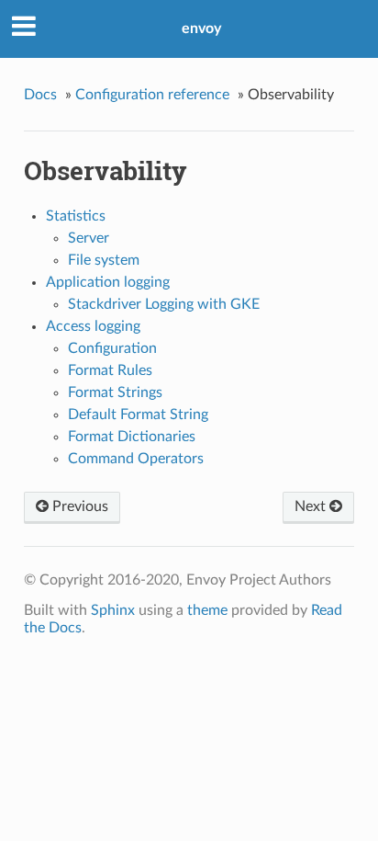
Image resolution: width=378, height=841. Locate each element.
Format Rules (110, 370)
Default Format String (138, 414)
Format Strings (115, 392)
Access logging (93, 326)
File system (103, 260)
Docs (40, 94)
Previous (78, 506)
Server (88, 238)
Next (312, 506)
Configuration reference (152, 94)
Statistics (76, 216)
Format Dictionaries (131, 436)
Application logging (108, 282)
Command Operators (136, 458)
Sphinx (113, 610)
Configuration (112, 348)
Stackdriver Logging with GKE (164, 304)
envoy (201, 28)
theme (207, 610)
